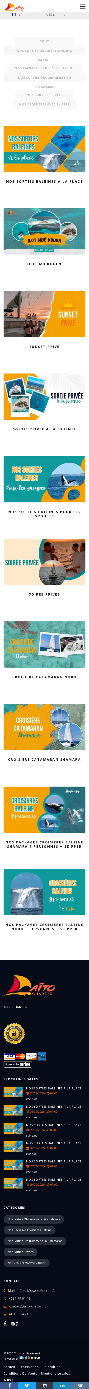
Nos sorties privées (45, 95)
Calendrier (51, 1367)
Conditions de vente (20, 1373)
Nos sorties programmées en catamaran (44, 79)
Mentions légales (55, 1373)
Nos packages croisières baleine (44, 68)
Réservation (29, 1367)
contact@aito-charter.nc (27, 1306)
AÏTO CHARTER (21, 1314)
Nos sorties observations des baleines (44, 52)
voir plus (31, 1099)
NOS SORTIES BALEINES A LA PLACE (54, 1088)
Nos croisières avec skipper (44, 104)
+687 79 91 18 (20, 1298)
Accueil (9, 1367)
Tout (44, 41)
